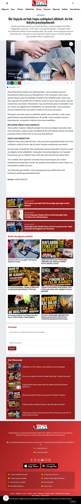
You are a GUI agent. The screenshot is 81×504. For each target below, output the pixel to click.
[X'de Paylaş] (12, 83)
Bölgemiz (5, 9)
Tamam (73, 501)
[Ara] (73, 3)
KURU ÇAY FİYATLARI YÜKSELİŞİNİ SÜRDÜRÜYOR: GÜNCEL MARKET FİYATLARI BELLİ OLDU (54, 261)
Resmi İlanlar (75, 9)
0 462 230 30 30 (41, 448)
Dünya (38, 9)
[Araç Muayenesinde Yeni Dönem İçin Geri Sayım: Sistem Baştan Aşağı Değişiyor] (24, 304)
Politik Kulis (29, 9)
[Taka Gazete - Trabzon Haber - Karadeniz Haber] (39, 3)
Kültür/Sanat (59, 493)
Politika (65, 9)
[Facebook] (31, 460)
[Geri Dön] (6, 498)
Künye (13, 493)
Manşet (67, 493)
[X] (35, 460)
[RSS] (49, 460)
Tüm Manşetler (48, 482)
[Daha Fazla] (19, 83)
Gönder (12, 348)
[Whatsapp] (46, 460)
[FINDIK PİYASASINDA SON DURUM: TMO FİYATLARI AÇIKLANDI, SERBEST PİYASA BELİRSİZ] (57, 276)
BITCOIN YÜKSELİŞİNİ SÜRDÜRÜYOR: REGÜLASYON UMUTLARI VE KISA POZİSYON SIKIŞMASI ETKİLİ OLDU (55, 317)
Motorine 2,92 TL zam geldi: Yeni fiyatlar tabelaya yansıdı (22, 261)
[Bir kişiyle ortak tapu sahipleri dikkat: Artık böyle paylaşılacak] (40, 60)
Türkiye (20, 9)
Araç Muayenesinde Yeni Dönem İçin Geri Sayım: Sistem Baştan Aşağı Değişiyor (23, 316)
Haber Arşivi (48, 486)
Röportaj (56, 9)
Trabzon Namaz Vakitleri (19, 478)
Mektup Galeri (49, 493)
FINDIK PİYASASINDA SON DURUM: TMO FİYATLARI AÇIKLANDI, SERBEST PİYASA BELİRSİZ (56, 289)
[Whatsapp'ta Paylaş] (15, 83)
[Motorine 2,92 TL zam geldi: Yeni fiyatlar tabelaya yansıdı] (24, 249)
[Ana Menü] (7, 3)
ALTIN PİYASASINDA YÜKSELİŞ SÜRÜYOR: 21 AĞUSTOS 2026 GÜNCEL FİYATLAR (23, 288)
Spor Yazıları (36, 495)
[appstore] (31, 465)
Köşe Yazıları (45, 495)
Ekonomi (47, 9)
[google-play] (49, 465)
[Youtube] (42, 460)
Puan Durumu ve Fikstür (18, 482)
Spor (13, 9)
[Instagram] (38, 460)
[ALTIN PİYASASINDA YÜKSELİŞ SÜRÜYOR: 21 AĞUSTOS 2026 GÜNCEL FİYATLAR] (24, 276)
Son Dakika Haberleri (17, 486)
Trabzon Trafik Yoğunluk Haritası (54, 478)
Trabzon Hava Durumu (51, 474)
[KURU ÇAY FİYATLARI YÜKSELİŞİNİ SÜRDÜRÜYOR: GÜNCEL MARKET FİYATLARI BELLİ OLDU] (57, 249)
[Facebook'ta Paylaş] (8, 83)
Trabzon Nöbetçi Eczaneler (19, 474)
